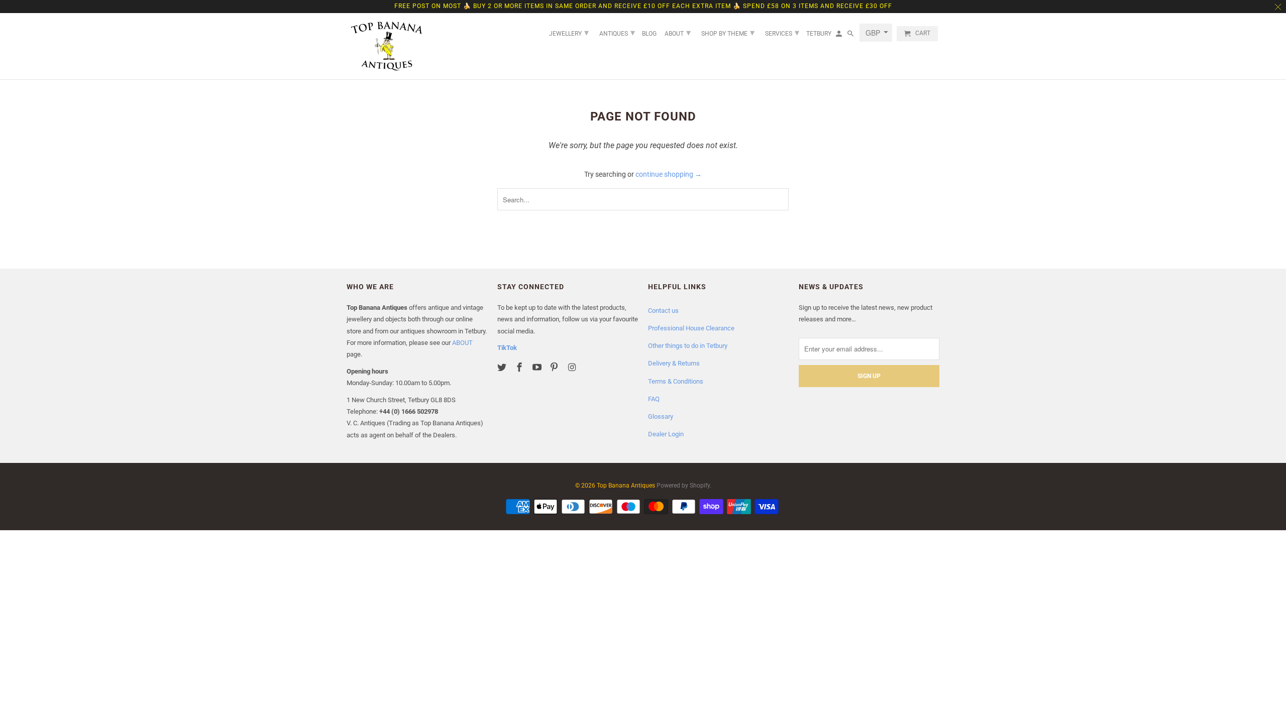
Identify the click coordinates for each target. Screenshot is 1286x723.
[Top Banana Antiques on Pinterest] (555, 367)
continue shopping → (668, 174)
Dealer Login (666, 434)
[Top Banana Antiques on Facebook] (520, 367)
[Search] (851, 35)
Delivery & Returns (674, 363)
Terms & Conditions (675, 381)
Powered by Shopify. (684, 485)
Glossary (660, 416)
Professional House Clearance (691, 328)
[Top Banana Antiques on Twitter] (502, 367)
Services (782, 32)
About (678, 32)
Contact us (663, 310)
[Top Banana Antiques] (387, 46)
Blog (649, 33)
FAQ (654, 399)
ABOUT (462, 342)
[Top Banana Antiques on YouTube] (538, 367)
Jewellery (569, 32)
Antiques (617, 32)
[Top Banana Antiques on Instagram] (572, 367)
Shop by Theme (728, 32)
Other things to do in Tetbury (687, 345)
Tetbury (818, 33)
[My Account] (839, 35)
